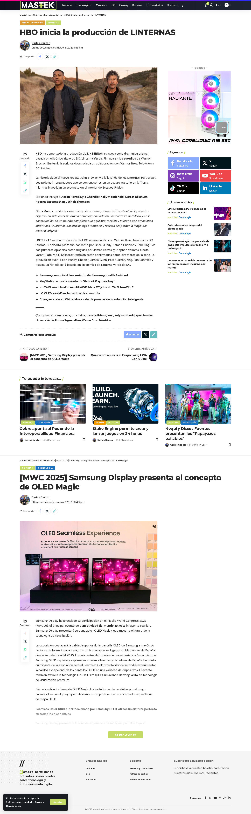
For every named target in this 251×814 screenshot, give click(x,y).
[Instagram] (183, 176)
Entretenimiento (32, 23)
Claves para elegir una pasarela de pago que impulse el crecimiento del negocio (188, 245)
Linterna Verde (45, 320)
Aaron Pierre (62, 315)
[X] (215, 163)
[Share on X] (47, 56)
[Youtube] (215, 176)
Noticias (53, 23)
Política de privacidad (19, 802)
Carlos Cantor (41, 43)
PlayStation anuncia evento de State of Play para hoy (76, 281)
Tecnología (185, 217)
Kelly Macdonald (125, 315)
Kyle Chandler (144, 315)
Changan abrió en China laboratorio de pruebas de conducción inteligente (91, 299)
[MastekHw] (38, 5)
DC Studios (78, 315)
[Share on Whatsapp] (25, 182)
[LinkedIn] (215, 188)
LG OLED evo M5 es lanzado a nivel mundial (70, 293)
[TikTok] (224, 798)
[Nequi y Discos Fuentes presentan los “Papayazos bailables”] (198, 404)
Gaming (100, 422)
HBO (110, 315)
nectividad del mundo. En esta (104, 625)
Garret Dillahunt (96, 315)
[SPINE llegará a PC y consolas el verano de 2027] (222, 213)
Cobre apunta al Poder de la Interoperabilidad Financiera (47, 431)
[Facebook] (183, 163)
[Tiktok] (183, 188)
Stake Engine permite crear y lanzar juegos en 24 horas (121, 431)
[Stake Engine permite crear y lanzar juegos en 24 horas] (126, 404)
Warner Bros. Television (96, 320)
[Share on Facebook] (40, 56)
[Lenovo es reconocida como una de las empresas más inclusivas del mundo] (222, 265)
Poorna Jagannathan (68, 320)
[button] (58, 802)
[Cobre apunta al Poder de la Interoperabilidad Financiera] (53, 404)
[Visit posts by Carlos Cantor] (25, 45)
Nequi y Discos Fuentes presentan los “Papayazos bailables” (190, 433)
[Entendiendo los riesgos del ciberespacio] (222, 229)
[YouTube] (215, 798)
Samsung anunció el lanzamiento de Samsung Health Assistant (83, 275)
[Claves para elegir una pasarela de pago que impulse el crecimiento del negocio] (222, 246)
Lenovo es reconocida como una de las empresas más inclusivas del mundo (190, 264)
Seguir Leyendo (125, 734)
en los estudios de (127, 158)
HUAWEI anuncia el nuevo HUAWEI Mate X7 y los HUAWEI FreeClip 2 (86, 287)
